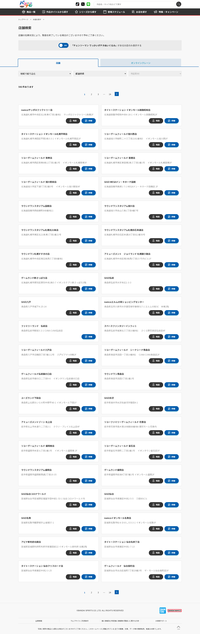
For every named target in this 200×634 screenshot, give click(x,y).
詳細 (90, 120)
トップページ (23, 19)
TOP (178, 629)
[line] (88, 4)
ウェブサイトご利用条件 (80, 621)
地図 (75, 120)
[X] (77, 4)
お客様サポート (161, 621)
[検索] (178, 4)
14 (110, 94)
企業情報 (39, 621)
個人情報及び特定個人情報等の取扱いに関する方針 (120, 621)
